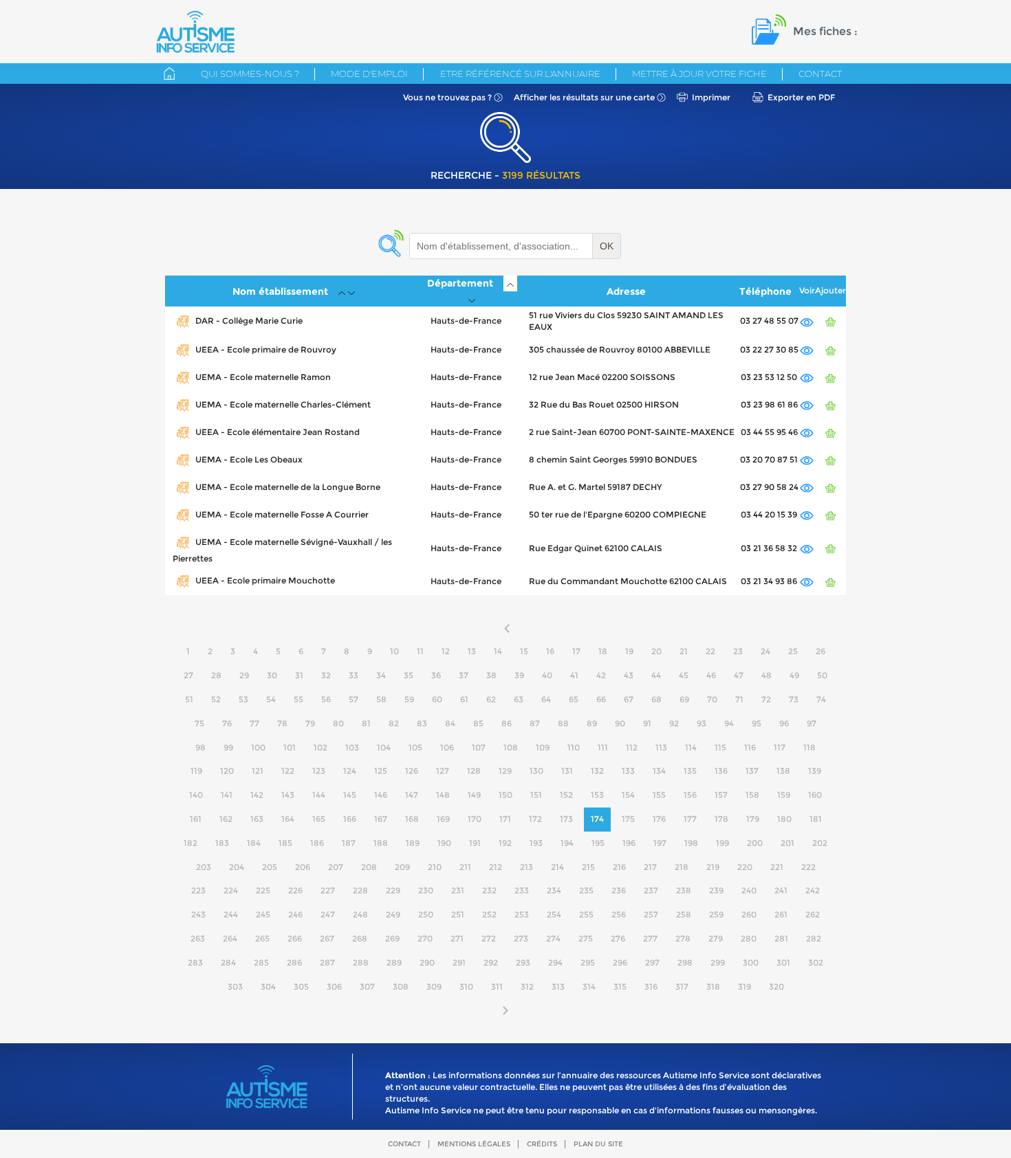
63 (518, 699)
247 (327, 914)
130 (536, 771)
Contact (820, 73)
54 (271, 699)
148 (443, 795)
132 (597, 771)
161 (196, 819)
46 (711, 675)
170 (474, 819)
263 (198, 938)
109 (543, 747)
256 (618, 914)
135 (690, 771)
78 (282, 723)
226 (295, 890)
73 (793, 699)
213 (526, 867)
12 (446, 651)
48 (766, 675)
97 (811, 723)
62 (491, 699)
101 (289, 747)
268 (359, 938)
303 (235, 986)
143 (287, 795)
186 (317, 843)
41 (574, 675)
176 (659, 819)
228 (360, 890)
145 (349, 795)
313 (558, 986)
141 (226, 795)
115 (720, 747)
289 (394, 962)
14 (498, 651)
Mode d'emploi (369, 73)
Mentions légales (473, 1143)
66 (601, 699)
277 (650, 938)
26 (820, 651)
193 (536, 843)
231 (457, 890)
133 (628, 771)
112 (632, 747)
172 (535, 819)
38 (491, 675)
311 (497, 986)
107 (479, 747)
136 (721, 771)
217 (650, 867)
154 (628, 795)
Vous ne (447, 97)
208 (369, 867)
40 (547, 675)
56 (326, 699)
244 (231, 914)
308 (401, 986)
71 (739, 699)
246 (295, 914)
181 (815, 819)
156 (690, 795)
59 (409, 699)
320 (776, 986)
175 (628, 819)
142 (256, 795)
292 (490, 962)
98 (200, 747)
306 (334, 986)
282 (813, 938)
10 (394, 651)
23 (738, 651)
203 (203, 867)
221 (776, 867)
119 (196, 771)
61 (464, 699)
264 (230, 938)
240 (749, 890)
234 (554, 890)
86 (506, 723)
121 (257, 771)
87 (535, 723)
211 (465, 867)
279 (715, 938)
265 (262, 938)
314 (589, 986)
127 (442, 771)
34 (381, 675)
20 (656, 651)
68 (656, 699)
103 (352, 747)
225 (263, 890)
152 (566, 795)
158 (752, 795)
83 (422, 723)
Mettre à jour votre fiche (699, 73)
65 (573, 699)
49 (794, 675)
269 (392, 938)
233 (521, 890)
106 (447, 747)
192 (505, 843)
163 (256, 819)
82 (394, 723)
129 (505, 771)
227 (327, 890)
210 (435, 867)
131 (567, 771)
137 (752, 771)
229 (393, 890)
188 (380, 843)
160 (815, 795)
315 (620, 986)
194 (567, 843)
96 (784, 723)
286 (294, 962)
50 (822, 675)
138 (783, 771)
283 (195, 962)
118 (809, 747)
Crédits (542, 1143)
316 (650, 986)
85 (478, 723)
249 (393, 914)
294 (555, 962)
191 (475, 843)
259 (716, 914)
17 (576, 651)
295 (587, 962)
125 (380, 771)
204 (236, 867)
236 (618, 890)
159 (783, 795)
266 (294, 938)
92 (674, 723)
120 (227, 771)
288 (361, 962)
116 (750, 747)
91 (647, 723)
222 (808, 867)
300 (751, 962)
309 (434, 986)
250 (425, 914)
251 (457, 914)
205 (269, 867)
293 (523, 962)
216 (619, 867)
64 (546, 699)
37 (463, 675)
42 (601, 675)
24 (765, 651)
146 (380, 795)
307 (367, 986)
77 (254, 723)
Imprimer (711, 97)
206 (302, 867)
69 (684, 699)
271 (457, 938)
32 (326, 675)
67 (628, 699)
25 (793, 651)
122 (287, 771)
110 (573, 747)
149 (474, 795)
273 (521, 938)
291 (459, 962)
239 (716, 890)
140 (196, 795)
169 (443, 819)
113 (661, 747)
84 (450, 723)
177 (690, 819)
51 (189, 699)
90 (620, 723)
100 (258, 747)
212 (495, 867)
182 (190, 843)
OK (606, 246)
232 (489, 890)
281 (781, 938)
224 (231, 890)
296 (620, 962)
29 (244, 675)
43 (628, 675)
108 (510, 747)
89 (592, 723)
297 (652, 962)
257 (651, 914)
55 (298, 699)
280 (749, 938)
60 (437, 699)
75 (199, 723)
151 (536, 795)
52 (216, 699)
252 (489, 914)
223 (198, 890)
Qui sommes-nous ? (250, 73)
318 (713, 986)
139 (814, 771)
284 (228, 962)
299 (717, 962)
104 (384, 747)
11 (420, 651)
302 (815, 962)
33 (353, 675)
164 (287, 819)
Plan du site (598, 1143)
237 (651, 890)
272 (488, 938)
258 (683, 914)
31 (299, 675)
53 (243, 699)
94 (729, 723)
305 (301, 986)
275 (585, 938)
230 (425, 890)
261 (780, 914)
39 (519, 675)
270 (425, 938)
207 (335, 867)
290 (427, 962)
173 (566, 819)
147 (411, 795)
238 (683, 890)
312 (527, 986)
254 (554, 914)
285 (261, 962)
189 (413, 843)
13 (472, 651)
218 (681, 867)
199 (722, 843)
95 (756, 723)
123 (318, 771)
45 (683, 675)
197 (659, 843)
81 (366, 723)
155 (659, 795)
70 (712, 699)
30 (272, 675)
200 (755, 843)
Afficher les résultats (584, 97)
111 (603, 747)
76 (227, 723)
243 (198, 914)
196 (628, 843)
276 (618, 938)
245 (263, 914)
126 (411, 771)
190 (444, 843)
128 (474, 771)
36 (436, 675)
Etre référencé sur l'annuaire (520, 73)
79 (310, 723)
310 (466, 986)
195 (598, 843)
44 (656, 675)
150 (505, 795)
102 (320, 747)
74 (821, 699)
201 (787, 843)
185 (285, 843)
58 (381, 699)
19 (629, 651)
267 (327, 938)
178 (721, 819)
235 (586, 890)
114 (691, 747)
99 (228, 747)
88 (563, 723)
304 (268, 986)
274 (553, 938)
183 (222, 843)
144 (318, 795)
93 (701, 723)
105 (415, 747)
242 (812, 890)
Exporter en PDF (801, 97)
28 (216, 675)
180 (784, 819)
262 (812, 914)
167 (380, 819)
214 (557, 867)
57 (353, 699)
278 (683, 938)
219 (712, 867)
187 (349, 843)
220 (744, 867)
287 (327, 962)
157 (721, 795)
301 (783, 962)
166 (349, 819)
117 (779, 747)
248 (360, 914)
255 (586, 914)
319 (744, 986)
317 (681, 986)
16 (550, 651)
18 (602, 651)
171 (505, 819)
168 (412, 819)
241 (780, 890)
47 (738, 675)
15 (524, 651)
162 (225, 819)
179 (752, 819)
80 (338, 723)
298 (685, 962)
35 (408, 675)
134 (659, 771)
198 (691, 843)
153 (597, 795)
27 (188, 675)
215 (588, 867)
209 (402, 867)
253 (521, 914)
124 (349, 771)
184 (254, 843)
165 (318, 819)
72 (766, 699)
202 (819, 843)
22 (710, 651)
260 (749, 914)
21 (684, 651)
